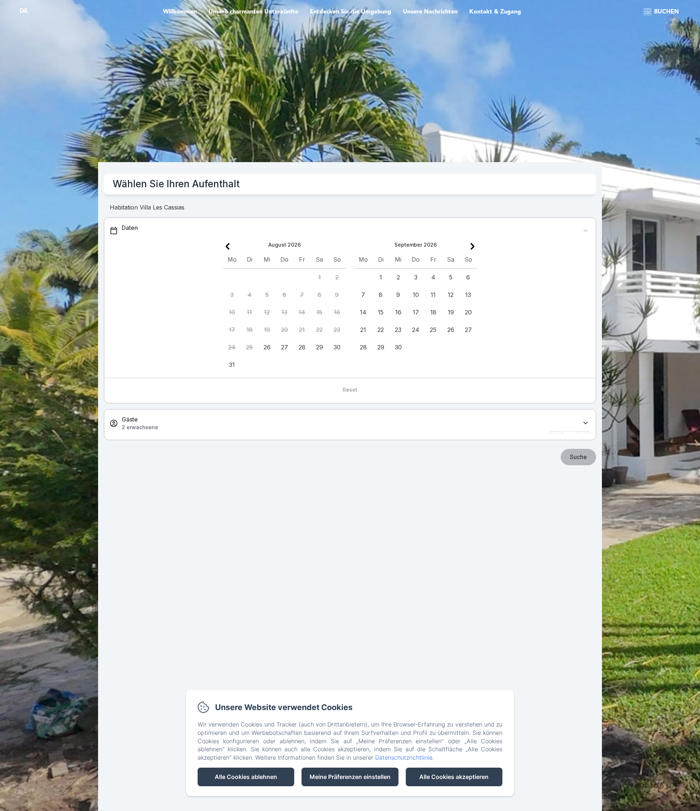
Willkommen (180, 12)
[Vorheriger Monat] (227, 246)
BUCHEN (666, 12)
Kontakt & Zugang (495, 12)
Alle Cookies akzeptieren (454, 776)
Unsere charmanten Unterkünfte (253, 12)
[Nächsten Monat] (472, 246)
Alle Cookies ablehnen (246, 776)
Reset (350, 390)
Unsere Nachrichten (430, 12)
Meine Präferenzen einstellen (350, 776)
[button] (319, 277)
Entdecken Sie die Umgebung (350, 12)
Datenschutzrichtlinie (403, 757)
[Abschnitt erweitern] (585, 423)
